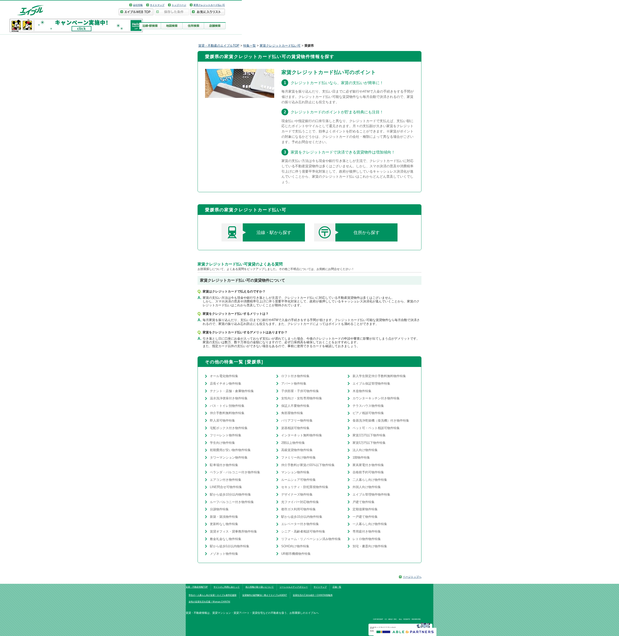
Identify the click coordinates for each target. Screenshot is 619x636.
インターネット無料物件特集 (301, 435)
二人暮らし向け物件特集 (370, 480)
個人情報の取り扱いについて (259, 587)
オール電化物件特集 (224, 376)
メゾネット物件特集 (224, 554)
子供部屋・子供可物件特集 (300, 391)
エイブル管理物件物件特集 (371, 494)
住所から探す (367, 232)
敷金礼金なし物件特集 (225, 539)
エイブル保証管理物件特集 (371, 383)
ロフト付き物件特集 (295, 376)
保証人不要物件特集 (295, 406)
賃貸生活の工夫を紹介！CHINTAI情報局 (312, 595)
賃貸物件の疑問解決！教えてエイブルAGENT (264, 595)
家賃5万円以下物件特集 (369, 443)
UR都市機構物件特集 (296, 554)
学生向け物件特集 (222, 443)
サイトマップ (157, 5)
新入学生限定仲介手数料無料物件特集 (379, 376)
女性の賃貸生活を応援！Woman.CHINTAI (209, 601)
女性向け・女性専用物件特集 (301, 398)
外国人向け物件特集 (367, 487)
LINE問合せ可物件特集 (226, 487)
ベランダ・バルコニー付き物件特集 (235, 472)
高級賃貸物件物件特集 (297, 450)
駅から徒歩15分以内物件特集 (301, 517)
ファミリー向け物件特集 (298, 457)
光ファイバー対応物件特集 (300, 502)
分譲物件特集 (219, 509)
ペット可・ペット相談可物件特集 (376, 428)
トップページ (179, 5)
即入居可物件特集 (222, 420)
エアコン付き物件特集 (225, 480)
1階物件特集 (361, 457)
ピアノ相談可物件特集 (368, 413)
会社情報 (138, 5)
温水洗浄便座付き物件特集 (229, 398)
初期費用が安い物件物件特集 (230, 450)
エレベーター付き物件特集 (300, 524)
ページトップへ (412, 576)
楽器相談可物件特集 (295, 428)
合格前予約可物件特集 (368, 472)
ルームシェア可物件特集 (298, 480)
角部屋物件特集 (292, 413)
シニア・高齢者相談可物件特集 (303, 531)
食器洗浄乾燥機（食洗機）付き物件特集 (381, 420)
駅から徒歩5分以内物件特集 (229, 546)
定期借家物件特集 (365, 509)
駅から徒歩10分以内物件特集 (230, 494)
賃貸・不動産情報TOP (197, 587)
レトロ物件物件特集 (367, 539)
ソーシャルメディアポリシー (294, 587)
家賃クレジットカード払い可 (209, 5)
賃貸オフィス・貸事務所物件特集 (233, 531)
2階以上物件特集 (293, 443)
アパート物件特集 (293, 383)
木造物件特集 (362, 391)
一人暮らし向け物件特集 (370, 524)
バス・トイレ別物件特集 (227, 406)
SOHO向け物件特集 (295, 546)
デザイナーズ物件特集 (297, 494)
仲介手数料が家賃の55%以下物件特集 (308, 465)
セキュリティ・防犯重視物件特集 (304, 487)
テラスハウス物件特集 (368, 406)
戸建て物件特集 (364, 502)
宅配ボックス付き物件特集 (229, 428)
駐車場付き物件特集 (224, 465)
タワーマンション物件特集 (229, 457)
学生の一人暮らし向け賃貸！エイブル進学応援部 (212, 595)
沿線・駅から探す (274, 232)
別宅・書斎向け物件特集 (370, 546)
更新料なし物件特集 (224, 524)
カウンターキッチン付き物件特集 (376, 398)
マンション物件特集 (295, 472)
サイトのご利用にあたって (227, 587)
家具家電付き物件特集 (368, 465)
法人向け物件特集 (365, 450)
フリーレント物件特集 (225, 435)
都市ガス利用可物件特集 (298, 509)
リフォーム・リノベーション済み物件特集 (311, 539)
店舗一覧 (336, 587)
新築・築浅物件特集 (224, 517)
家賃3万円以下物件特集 (369, 435)
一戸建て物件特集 (365, 517)
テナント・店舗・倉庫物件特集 (232, 391)
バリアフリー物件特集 (297, 420)
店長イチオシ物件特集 (225, 383)
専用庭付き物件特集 (367, 531)
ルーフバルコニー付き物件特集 (232, 502)
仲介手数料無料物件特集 (227, 413)
